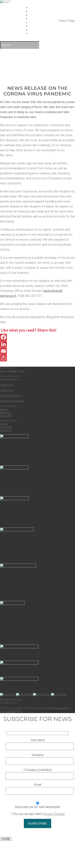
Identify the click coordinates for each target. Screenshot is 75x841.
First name (38, 740)
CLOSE (6, 839)
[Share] (37, 358)
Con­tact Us (5, 430)
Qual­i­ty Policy (7, 390)
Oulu (21, 371)
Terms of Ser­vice (8, 711)
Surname (37, 755)
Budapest (13, 371)
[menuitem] (43, 33)
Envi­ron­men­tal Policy (10, 395)
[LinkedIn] (37, 344)
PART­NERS (44, 26)
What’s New (6, 415)
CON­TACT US (43, 30)
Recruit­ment (6, 427)
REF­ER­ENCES (44, 15)
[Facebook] (37, 337)
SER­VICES (44, 11)
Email (37, 784)
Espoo (3, 371)
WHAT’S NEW (44, 19)
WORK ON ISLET (44, 22)
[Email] (37, 351)
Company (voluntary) (38, 770)
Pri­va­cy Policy (6, 385)
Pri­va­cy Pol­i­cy (59, 708)
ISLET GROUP (44, 8)
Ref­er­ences (5, 412)
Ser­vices (4, 409)
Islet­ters (4, 424)
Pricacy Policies (54, 814)
